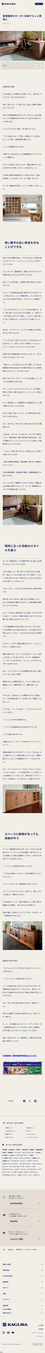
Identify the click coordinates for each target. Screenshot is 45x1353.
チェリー (5, 1166)
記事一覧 (10, 1249)
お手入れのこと (10, 1131)
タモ (34, 1166)
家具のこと (9, 1128)
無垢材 (32, 1149)
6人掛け (5, 1155)
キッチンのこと (31, 1134)
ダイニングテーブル (28, 1152)
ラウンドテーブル (22, 1155)
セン (9, 1172)
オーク (28, 1166)
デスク (30, 1161)
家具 (4, 1152)
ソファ (24, 1161)
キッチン (15, 1164)
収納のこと (9, 1134)
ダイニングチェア (25, 1158)
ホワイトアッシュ (8, 1169)
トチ (40, 1169)
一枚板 (31, 1155)
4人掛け (38, 1152)
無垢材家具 (39, 1149)
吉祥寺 (19, 1149)
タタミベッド (7, 1164)
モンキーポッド (32, 1169)
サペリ (18, 1169)
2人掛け (12, 1155)
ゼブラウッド (34, 1172)
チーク (24, 1169)
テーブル (17, 1152)
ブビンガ (36, 1175)
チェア (16, 1158)
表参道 (5, 1149)
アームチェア (15, 1161)
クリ (25, 1175)
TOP (4, 1249)
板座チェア (36, 1158)
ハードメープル (15, 1166)
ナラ (23, 1166)
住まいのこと (10, 1137)
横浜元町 (25, 1149)
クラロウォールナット (9, 1175)
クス (4, 1172)
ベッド (36, 1161)
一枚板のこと (30, 1128)
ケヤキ (15, 1172)
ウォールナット (37, 1164)
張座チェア (6, 1161)
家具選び (10, 1152)
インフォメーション (32, 1137)
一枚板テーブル (7, 1158)
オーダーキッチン (26, 1164)
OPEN (38, 65)
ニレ (30, 1175)
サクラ (21, 1172)
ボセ (26, 1172)
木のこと (29, 1131)
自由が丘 (11, 1149)
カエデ (20, 1175)
